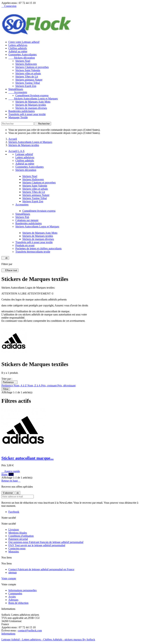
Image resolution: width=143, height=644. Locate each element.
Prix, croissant (49, 385)
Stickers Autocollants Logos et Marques (33, 98)
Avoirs (12, 596)
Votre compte (8, 578)
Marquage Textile (18, 117)
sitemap (12, 572)
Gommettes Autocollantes (22, 54)
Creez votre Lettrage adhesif (23, 42)
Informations (8, 633)
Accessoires (17, 92)
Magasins (13, 551)
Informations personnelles (22, 590)
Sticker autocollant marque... (27, 458)
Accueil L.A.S (16, 151)
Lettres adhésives (17, 45)
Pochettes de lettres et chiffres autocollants (38, 248)
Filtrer (6, 389)
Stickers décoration (21, 57)
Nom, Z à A (34, 385)
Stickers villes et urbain (28, 73)
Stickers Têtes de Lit (26, 76)
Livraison (13, 529)
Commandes (15, 593)
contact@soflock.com (30, 630)
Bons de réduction (18, 602)
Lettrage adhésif (24, 154)
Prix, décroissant (66, 385)
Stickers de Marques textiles (30, 104)
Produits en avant (24, 245)
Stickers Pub (22, 217)
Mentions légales (17, 532)
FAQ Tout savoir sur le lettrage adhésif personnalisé (36, 545)
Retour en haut (10, 480)
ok (5, 258)
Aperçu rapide (10, 471)
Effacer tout (10, 270)
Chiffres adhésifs (17, 48)
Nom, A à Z (20, 385)
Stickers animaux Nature (28, 79)
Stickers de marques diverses (31, 107)
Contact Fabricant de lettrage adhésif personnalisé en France (41, 569)
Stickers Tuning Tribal (27, 82)
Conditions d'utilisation (21, 535)
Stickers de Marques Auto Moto (32, 101)
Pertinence (9, 382)
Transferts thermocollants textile (32, 251)
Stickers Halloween (26, 63)
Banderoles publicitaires (21, 111)
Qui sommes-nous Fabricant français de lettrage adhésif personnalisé (45, 542)
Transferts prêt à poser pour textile (27, 114)
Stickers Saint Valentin (27, 70)
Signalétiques (15, 89)
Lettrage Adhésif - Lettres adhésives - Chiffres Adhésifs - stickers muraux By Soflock (48, 639)
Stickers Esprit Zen (25, 85)
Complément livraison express (31, 95)
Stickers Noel (22, 60)
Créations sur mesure (26, 220)
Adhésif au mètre (17, 51)
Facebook (13, 511)
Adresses (13, 599)
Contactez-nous (16, 548)
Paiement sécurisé (18, 539)
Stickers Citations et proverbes (32, 67)
